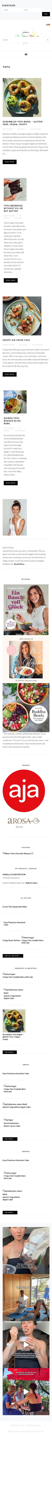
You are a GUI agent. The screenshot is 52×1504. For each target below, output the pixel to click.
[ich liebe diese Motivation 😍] (26, 1297)
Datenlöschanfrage (36, 1431)
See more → (10, 1139)
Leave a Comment (35, 129)
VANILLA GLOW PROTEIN (14, 874)
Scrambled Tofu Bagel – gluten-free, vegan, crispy (13, 1036)
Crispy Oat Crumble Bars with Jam (18, 977)
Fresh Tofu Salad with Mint (15, 907)
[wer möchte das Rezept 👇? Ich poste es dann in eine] (26, 1344)
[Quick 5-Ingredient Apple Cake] (15, 993)
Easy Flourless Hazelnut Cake (16, 1073)
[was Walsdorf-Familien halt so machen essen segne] (26, 1391)
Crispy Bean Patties (11, 940)
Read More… (19, 564)
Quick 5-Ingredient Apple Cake (12, 997)
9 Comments (18, 218)
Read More (9, 162)
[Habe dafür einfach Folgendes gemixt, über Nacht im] (26, 1250)
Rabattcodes (32, 883)
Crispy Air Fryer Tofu (16, 340)
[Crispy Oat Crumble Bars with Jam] (28, 937)
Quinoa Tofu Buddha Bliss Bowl (12, 421)
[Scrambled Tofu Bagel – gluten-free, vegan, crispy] (14, 1032)
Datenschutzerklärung (17, 1431)
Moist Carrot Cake (12, 1126)
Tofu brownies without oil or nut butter (13, 208)
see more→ (10, 1052)
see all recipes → (13, 956)
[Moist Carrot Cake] (15, 1123)
